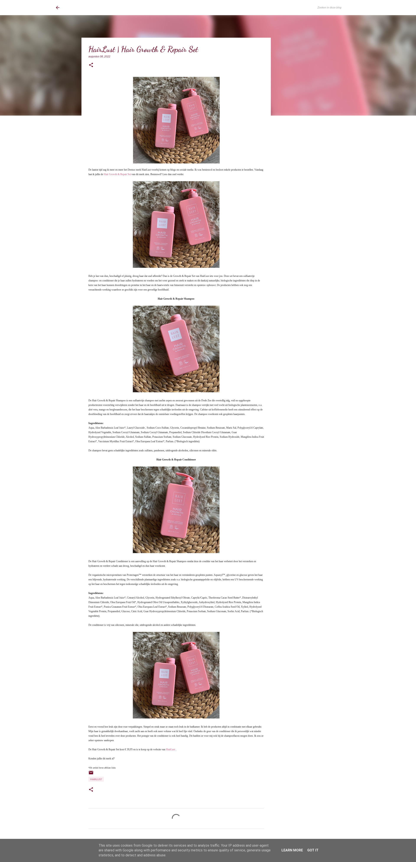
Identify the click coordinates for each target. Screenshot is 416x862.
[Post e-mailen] (91, 774)
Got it (312, 850)
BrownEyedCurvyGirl (91, 7)
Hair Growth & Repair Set (117, 174)
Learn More (292, 850)
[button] (91, 65)
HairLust (170, 749)
